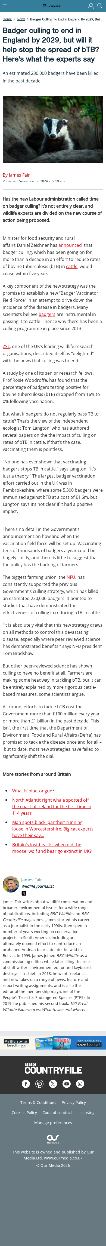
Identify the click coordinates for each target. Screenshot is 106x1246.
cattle (71, 266)
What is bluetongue (32, 791)
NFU (71, 577)
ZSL (6, 346)
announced (70, 245)
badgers (47, 314)
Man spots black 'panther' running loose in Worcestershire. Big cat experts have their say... (52, 828)
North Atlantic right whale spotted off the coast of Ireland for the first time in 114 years (51, 806)
